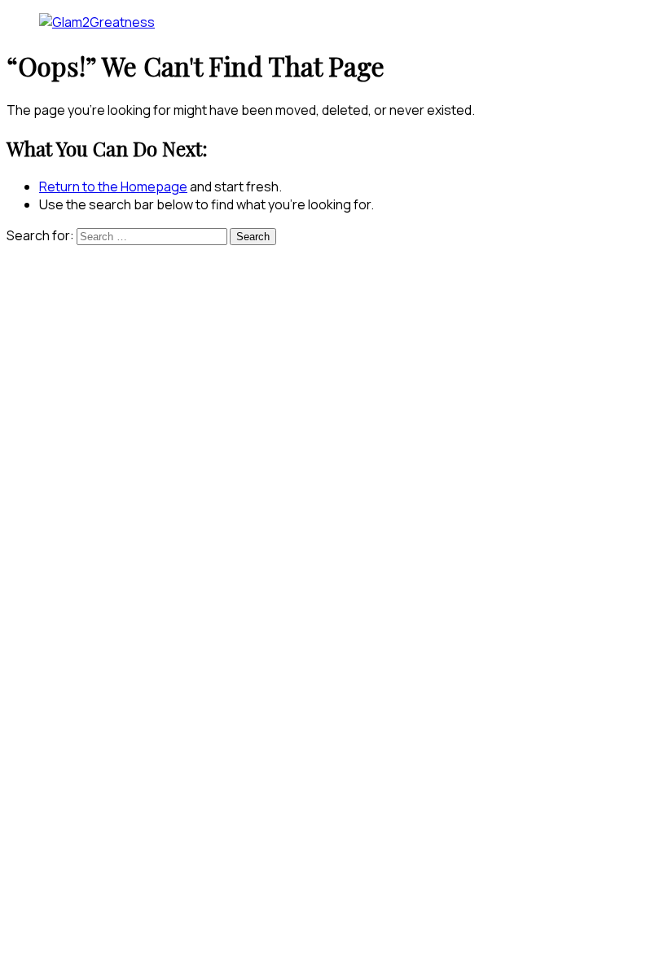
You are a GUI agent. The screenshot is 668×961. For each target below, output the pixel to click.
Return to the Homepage (113, 186)
